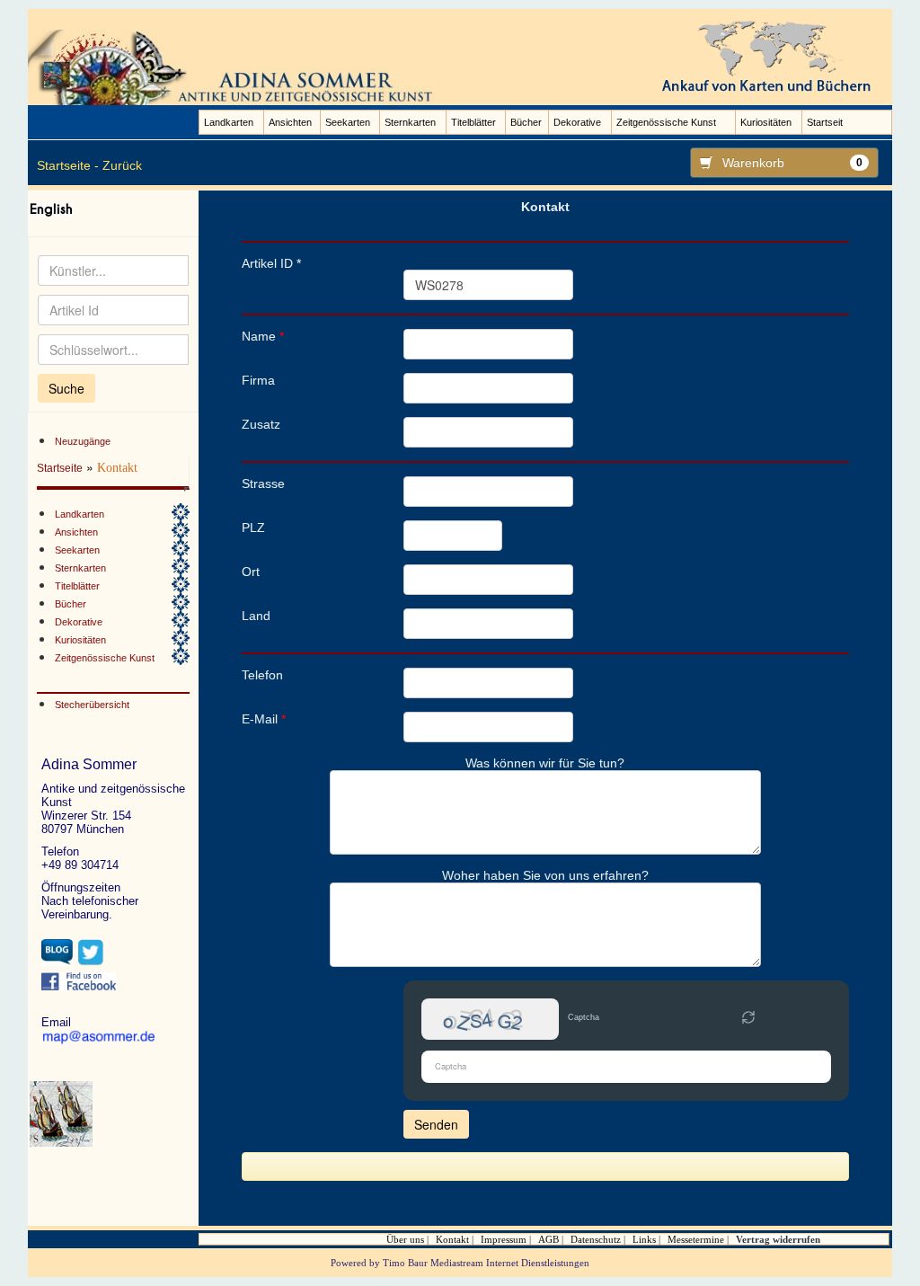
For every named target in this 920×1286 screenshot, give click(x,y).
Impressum (503, 1239)
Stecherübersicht (92, 704)
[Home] (237, 66)
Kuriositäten (766, 122)
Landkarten (228, 122)
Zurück (122, 165)
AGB (548, 1239)
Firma (258, 380)
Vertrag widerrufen (778, 1239)
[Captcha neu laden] (748, 1017)
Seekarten (347, 122)
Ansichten (290, 122)
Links (644, 1239)
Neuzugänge (83, 441)
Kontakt (452, 1239)
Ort (251, 571)
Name (263, 336)
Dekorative (577, 122)
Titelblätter (473, 122)
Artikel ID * (271, 263)
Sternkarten (410, 122)
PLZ (253, 527)
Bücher (526, 122)
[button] (748, 1019)
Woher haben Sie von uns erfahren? (545, 875)
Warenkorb (792, 162)
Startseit (825, 122)
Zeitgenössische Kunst (666, 122)
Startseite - (68, 165)
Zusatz (261, 424)
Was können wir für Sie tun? (544, 763)
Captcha (583, 1017)
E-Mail (264, 719)
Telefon (262, 675)
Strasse (263, 483)
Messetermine (696, 1239)
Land (256, 615)
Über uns (405, 1239)
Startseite (60, 468)
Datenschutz (596, 1239)
